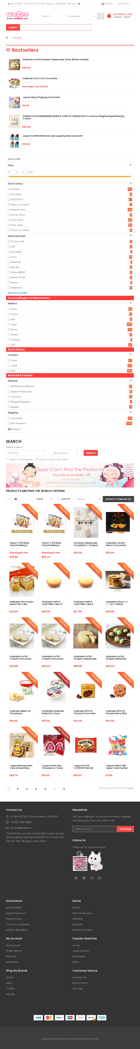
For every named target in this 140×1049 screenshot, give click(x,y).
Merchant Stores (82, 930)
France (14, 314)
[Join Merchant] (79, 3)
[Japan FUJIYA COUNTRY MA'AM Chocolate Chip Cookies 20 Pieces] (85, 745)
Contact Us (79, 977)
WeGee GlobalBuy (16, 930)
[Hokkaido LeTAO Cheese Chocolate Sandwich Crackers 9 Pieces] (53, 635)
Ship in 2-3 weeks (20, 230)
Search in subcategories (21, 459)
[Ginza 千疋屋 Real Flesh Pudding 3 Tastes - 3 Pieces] (21, 522)
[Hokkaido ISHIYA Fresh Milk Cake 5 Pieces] (85, 581)
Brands (77, 907)
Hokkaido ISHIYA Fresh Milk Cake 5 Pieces (83, 604)
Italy (13, 319)
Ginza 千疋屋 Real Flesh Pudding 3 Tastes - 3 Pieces (19, 545)
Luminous (16, 396)
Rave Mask (79, 956)
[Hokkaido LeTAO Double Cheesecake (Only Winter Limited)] (14, 64)
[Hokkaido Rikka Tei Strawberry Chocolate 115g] (21, 690)
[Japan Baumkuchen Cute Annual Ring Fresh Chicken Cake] (21, 745)
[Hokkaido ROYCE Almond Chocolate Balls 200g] (85, 690)
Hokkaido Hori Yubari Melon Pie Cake (21, 603)
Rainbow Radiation (21, 402)
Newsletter (12, 962)
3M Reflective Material (22, 386)
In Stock (15, 189)
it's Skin (10, 988)
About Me (16, 262)
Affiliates (78, 919)
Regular (15, 407)
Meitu (76, 962)
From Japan (17, 225)
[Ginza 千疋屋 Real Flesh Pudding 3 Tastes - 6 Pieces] (53, 522)
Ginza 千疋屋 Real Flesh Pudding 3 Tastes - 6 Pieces (51, 545)
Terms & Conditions (18, 924)
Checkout (49, 3)
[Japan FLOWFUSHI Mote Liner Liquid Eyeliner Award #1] (14, 140)
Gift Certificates (82, 913)
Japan (14, 324)
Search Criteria (14, 447)
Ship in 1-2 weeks (20, 204)
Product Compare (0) (118, 499)
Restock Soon (18, 209)
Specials (77, 924)
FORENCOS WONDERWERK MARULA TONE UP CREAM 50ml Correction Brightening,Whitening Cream (73, 117)
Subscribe (125, 829)
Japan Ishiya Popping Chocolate (41, 97)
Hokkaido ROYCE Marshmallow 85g (116, 712)
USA (13, 345)
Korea (14, 329)
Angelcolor (16, 287)
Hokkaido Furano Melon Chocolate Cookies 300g (116, 545)
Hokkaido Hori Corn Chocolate (40, 78)
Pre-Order (16, 194)
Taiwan (14, 334)
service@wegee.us (21, 828)
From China (17, 220)
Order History (14, 951)
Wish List (11, 956)
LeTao (76, 945)
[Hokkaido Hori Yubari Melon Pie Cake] (21, 581)
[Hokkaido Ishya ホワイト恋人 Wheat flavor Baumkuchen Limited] (118, 581)
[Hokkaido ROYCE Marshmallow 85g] (118, 690)
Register (62, 3)
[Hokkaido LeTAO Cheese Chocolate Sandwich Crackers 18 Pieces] (21, 635)
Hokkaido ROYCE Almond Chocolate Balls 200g (85, 713)
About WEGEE (14, 907)
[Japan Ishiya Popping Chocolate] (14, 102)
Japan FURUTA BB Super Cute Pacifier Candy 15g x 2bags (117, 768)
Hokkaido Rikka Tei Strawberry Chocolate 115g (20, 713)
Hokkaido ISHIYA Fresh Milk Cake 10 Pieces (52, 604)
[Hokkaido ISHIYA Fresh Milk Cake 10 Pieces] (53, 581)
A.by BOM (16, 252)
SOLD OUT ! (17, 199)
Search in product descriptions (54, 459)
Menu (14, 27)
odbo (9, 983)
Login (73, 3)
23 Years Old (17, 241)
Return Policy (80, 983)
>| (64, 788)
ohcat (9, 977)
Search (18, 37)
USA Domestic (18, 423)
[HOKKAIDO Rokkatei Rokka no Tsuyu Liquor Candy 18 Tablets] (53, 690)
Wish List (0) (33, 3)
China (14, 309)
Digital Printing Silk (21, 391)
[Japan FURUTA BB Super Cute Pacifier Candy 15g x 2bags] (118, 745)
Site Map (78, 988)
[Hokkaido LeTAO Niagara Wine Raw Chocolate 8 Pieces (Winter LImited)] (118, 635)
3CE (13, 246)
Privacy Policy (14, 919)
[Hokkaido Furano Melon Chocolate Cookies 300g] (118, 522)
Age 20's (15, 267)
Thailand (15, 339)
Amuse (14, 282)
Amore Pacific (18, 277)
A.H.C (14, 257)
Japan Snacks (81, 951)
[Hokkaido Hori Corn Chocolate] (14, 83)
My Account (16, 3)
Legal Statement (16, 913)
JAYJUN (10, 994)
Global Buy (17, 418)
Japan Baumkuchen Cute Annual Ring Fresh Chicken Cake (21, 768)
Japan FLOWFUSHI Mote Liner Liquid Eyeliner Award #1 (53, 135)
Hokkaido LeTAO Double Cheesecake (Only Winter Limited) (56, 59)
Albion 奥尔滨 (18, 272)
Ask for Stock (18, 215)
